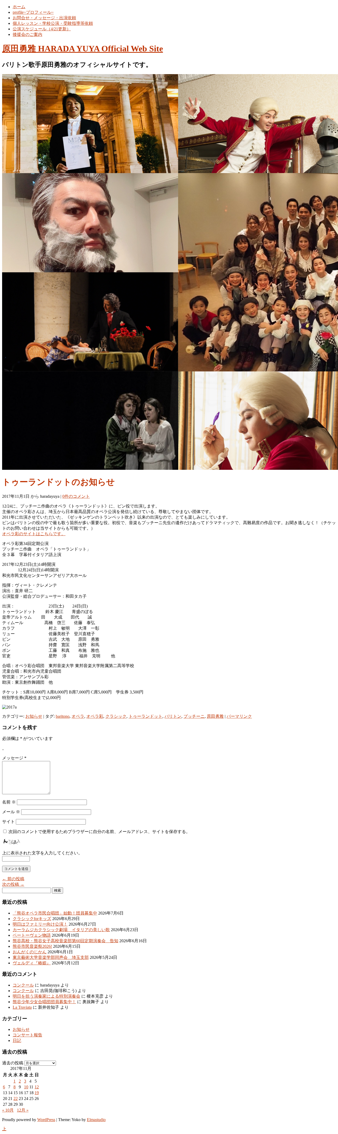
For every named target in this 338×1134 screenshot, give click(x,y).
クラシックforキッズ (32, 918)
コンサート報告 (27, 1035)
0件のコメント (76, 496)
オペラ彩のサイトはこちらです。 (33, 534)
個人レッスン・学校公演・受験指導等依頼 (53, 23)
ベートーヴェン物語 (32, 935)
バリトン (173, 716)
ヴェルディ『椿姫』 (32, 963)
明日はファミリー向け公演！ (40, 924)
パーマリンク (239, 716)
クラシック (115, 716)
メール (11, 812)
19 (37, 1092)
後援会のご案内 (27, 34)
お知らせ (33, 716)
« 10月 (8, 1110)
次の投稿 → (13, 884)
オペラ (78, 716)
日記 (17, 1040)
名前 (9, 802)
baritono (62, 716)
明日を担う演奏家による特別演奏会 (46, 996)
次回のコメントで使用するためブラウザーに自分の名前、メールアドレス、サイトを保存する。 (99, 831)
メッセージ (14, 758)
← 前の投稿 (13, 879)
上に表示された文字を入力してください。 (42, 853)
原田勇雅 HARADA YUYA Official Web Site (82, 48)
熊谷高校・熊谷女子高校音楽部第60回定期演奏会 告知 (65, 941)
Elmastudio (96, 1119)
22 (15, 1098)
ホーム (19, 6)
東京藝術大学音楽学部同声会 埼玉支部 (51, 957)
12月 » (23, 1110)
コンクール (23, 985)
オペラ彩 (94, 716)
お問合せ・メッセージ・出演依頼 (44, 18)
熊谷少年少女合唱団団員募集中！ (44, 1001)
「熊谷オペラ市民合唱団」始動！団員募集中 (55, 913)
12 (37, 1087)
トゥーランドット (145, 716)
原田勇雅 (215, 716)
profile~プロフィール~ (33, 12)
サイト (8, 821)
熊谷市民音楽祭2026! (32, 946)
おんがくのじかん (29, 952)
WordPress (46, 1119)
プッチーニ (194, 716)
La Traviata (22, 1007)
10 (26, 1087)
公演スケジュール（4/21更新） (42, 29)
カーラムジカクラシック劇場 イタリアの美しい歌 (61, 929)
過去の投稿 (12, 1063)
